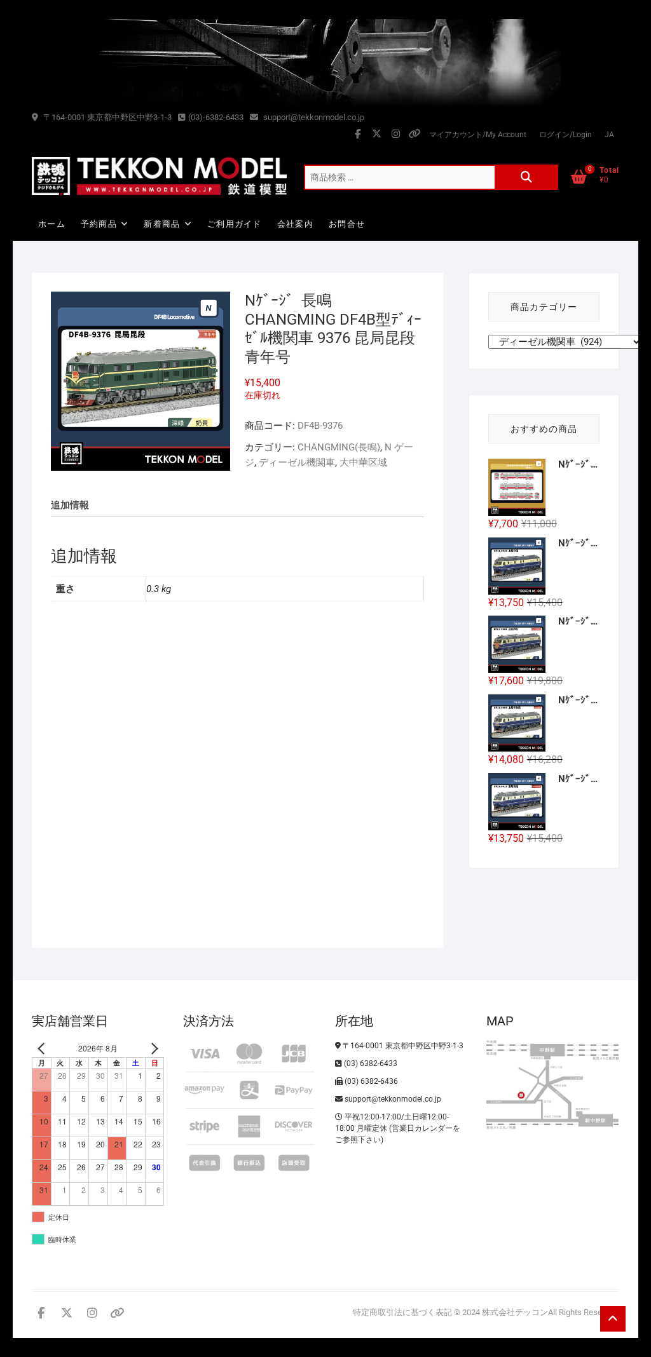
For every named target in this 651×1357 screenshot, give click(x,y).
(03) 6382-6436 (370, 1081)
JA (609, 134)
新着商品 (162, 224)
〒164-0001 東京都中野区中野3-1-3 (106, 117)
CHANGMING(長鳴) (339, 447)
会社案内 (295, 224)
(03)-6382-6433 (215, 117)
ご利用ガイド (234, 224)
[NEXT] (152, 1049)
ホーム (51, 224)
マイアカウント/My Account (477, 134)
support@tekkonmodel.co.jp (312, 117)
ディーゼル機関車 (297, 462)
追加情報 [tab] (70, 505)
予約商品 (99, 224)
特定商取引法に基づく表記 (402, 1312)
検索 (526, 177)
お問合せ (347, 224)
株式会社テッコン (515, 1312)
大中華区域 (363, 462)
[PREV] (44, 1049)
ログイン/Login (565, 134)
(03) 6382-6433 (369, 1063)
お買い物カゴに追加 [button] (92, 868)
